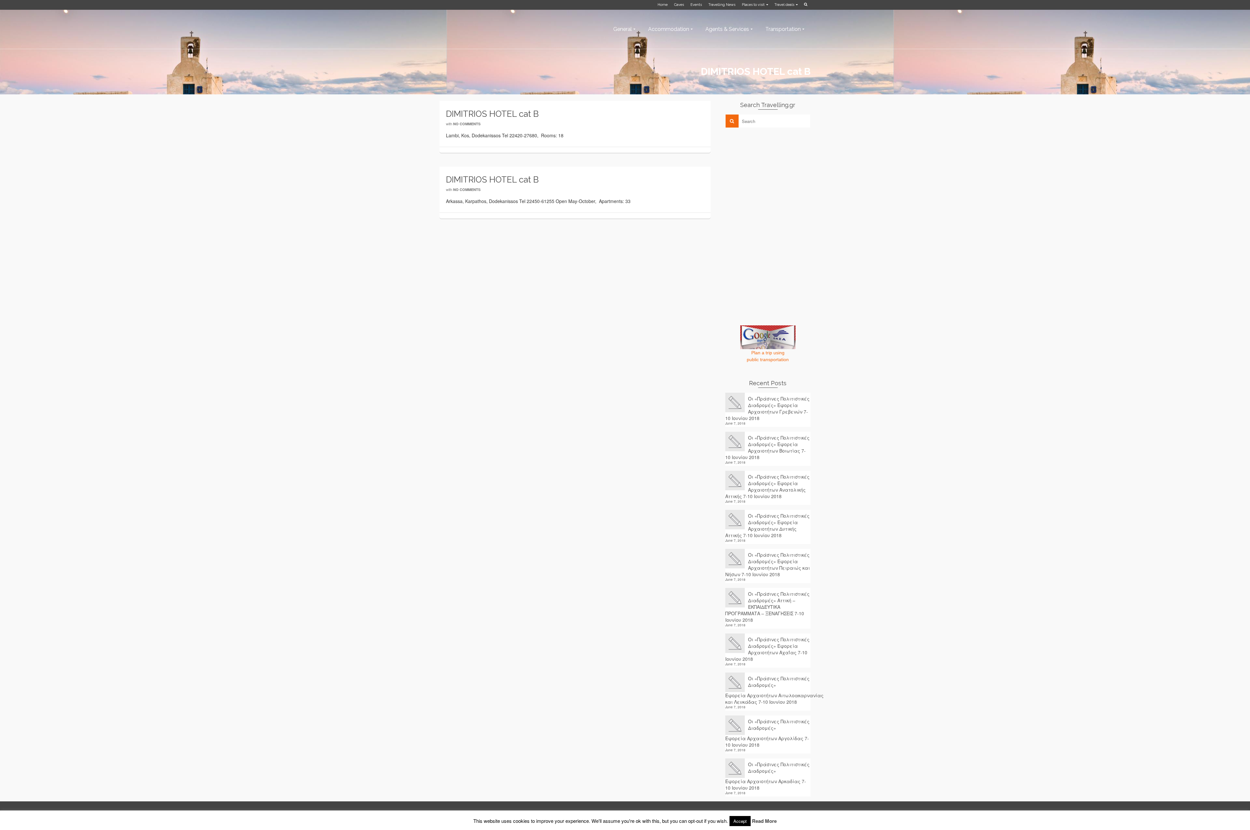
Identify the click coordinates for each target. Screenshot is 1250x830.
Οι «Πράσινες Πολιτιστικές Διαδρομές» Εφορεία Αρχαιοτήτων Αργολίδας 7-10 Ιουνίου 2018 (767, 733)
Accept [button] (740, 822)
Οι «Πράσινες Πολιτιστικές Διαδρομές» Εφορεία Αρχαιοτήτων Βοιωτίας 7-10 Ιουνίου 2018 (767, 447)
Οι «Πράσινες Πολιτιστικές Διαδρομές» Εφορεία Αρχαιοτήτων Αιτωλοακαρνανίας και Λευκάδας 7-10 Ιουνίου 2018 (768, 690)
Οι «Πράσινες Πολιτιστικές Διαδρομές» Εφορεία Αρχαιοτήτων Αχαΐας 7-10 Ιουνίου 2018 (767, 649)
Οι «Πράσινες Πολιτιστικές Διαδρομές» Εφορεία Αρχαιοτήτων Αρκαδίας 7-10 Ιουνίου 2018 (767, 776)
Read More (764, 822)
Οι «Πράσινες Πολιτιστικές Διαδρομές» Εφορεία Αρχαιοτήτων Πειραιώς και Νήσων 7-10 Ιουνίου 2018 (767, 564)
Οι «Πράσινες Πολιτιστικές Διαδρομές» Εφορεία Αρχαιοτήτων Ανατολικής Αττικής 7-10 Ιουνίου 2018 (767, 486)
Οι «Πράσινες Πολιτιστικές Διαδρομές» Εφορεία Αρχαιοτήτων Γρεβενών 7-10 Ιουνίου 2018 (767, 408)
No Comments (466, 123)
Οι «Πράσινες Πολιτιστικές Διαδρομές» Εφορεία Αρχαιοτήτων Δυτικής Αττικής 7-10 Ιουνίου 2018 (767, 525)
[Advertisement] (774, 178)
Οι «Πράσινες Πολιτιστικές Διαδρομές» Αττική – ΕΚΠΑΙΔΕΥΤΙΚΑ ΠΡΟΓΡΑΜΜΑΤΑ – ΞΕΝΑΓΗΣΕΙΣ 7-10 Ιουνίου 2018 (767, 607)
